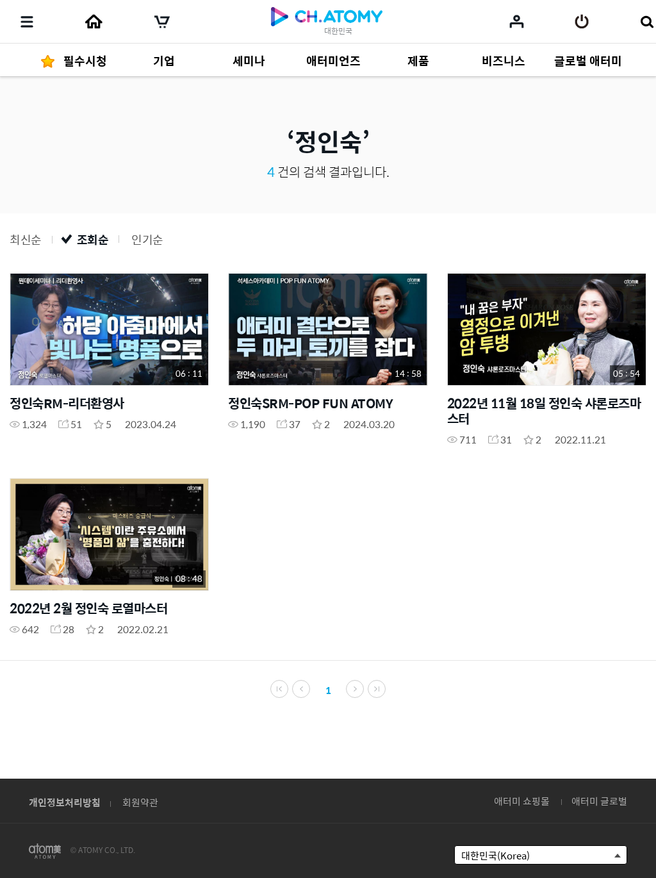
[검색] (647, 21)
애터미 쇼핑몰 (522, 800)
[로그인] (582, 21)
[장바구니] (162, 21)
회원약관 (140, 802)
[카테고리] (27, 21)
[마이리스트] (516, 21)
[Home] (93, 21)
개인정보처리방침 (65, 802)
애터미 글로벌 (599, 800)
